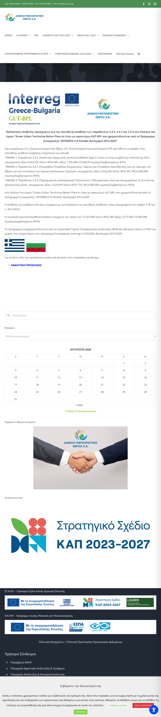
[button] (139, 54)
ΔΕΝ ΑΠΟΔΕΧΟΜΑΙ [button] (143, 705)
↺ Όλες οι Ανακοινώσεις (80, 411)
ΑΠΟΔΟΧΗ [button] (81, 711)
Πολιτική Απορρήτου (51, 642)
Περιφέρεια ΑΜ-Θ (21, 662)
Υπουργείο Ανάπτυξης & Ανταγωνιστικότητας (38, 674)
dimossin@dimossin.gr (64, 3)
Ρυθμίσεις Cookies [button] (118, 705)
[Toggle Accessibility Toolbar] (154, 710)
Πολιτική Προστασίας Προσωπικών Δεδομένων (94, 642)
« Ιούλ (79, 405)
